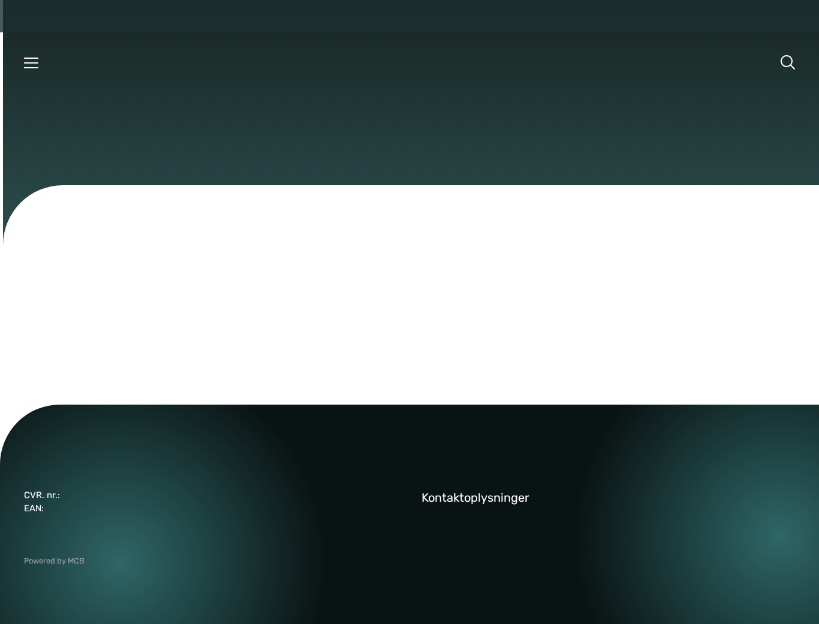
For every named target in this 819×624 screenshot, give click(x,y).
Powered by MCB (54, 560)
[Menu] (31, 62)
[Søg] (788, 62)
